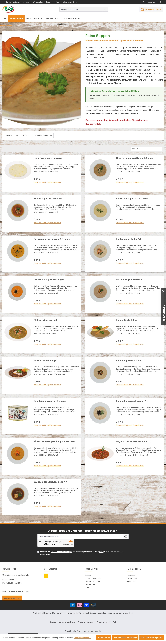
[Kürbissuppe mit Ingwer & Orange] (17, 251)
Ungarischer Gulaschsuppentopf (133, 441)
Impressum (131, 581)
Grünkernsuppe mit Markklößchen (134, 158)
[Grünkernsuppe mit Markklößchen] (100, 170)
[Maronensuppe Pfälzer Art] (100, 291)
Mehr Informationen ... (82, 638)
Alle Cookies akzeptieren (151, 637)
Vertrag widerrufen (12, 598)
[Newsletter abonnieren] (126, 536)
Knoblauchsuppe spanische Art (133, 198)
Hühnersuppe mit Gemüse (48, 198)
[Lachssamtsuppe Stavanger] (17, 291)
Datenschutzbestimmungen (61, 552)
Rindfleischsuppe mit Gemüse (50, 401)
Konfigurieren (104, 637)
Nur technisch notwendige (125, 637)
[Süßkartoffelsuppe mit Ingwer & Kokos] (17, 453)
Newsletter (131, 575)
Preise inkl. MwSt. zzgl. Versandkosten (47, 188)
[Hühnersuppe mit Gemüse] (17, 210)
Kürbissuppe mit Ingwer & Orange (52, 239)
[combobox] (80, 9)
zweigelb (97, 631)
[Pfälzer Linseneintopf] (17, 372)
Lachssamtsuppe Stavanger (49, 279)
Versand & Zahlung (93, 578)
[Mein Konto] (161, 2)
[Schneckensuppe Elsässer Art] (100, 413)
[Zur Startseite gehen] (8, 9)
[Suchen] (105, 9)
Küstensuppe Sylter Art (128, 239)
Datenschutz (132, 578)
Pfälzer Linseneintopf (45, 360)
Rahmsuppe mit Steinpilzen (130, 360)
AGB (101, 552)
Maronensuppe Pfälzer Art (130, 279)
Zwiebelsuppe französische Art (50, 482)
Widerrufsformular (92, 581)
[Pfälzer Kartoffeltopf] (100, 332)
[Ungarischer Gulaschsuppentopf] (100, 453)
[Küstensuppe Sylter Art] (100, 251)
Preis (25, 135)
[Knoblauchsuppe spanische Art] (100, 210)
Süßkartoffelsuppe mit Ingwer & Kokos (54, 441)
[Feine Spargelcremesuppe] (17, 170)
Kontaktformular (22, 591)
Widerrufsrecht (91, 584)
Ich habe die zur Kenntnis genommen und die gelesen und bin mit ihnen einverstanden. (82, 553)
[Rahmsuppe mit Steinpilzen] (100, 372)
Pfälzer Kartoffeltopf (127, 320)
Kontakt (88, 575)
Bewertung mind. (42, 135)
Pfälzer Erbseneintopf (45, 320)
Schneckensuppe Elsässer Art (132, 401)
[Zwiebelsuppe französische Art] (17, 494)
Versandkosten (76, 613)
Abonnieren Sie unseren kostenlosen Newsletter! (83, 530)
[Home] (5, 18)
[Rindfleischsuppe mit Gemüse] (17, 413)
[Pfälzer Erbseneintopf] (17, 332)
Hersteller (10, 135)
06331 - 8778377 (9, 579)
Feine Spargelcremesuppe (48, 158)
